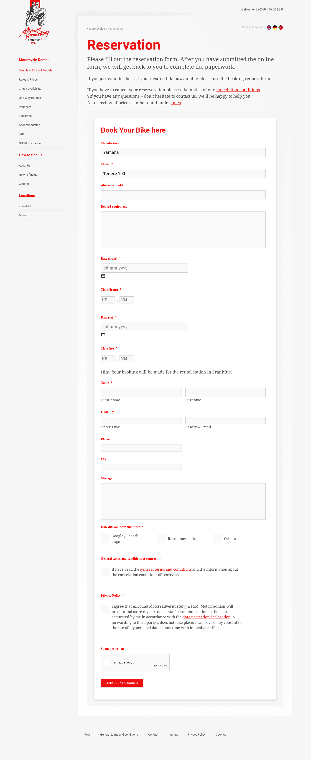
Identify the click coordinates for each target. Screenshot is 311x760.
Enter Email (111, 427)
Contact (24, 183)
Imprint (173, 734)
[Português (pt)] (280, 27)
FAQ (21, 134)
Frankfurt (25, 206)
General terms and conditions (119, 734)
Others (230, 539)
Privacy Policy (197, 734)
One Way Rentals (30, 97)
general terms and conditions (165, 569)
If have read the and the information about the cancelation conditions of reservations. (175, 572)
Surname (193, 400)
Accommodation (29, 125)
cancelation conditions (238, 89)
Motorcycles (97, 28)
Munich (23, 215)
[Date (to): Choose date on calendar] (103, 334)
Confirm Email (199, 427)
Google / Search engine (125, 539)
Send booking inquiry (121, 682)
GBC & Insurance (30, 143)
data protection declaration (206, 617)
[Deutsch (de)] (274, 27)
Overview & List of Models (35, 70)
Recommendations (184, 539)
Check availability (30, 88)
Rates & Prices (28, 79)
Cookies (221, 734)
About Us (25, 165)
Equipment (26, 116)
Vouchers (25, 107)
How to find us (28, 174)
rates (176, 102)
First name (110, 400)
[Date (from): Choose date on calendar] (103, 276)
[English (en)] (268, 27)
